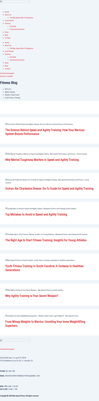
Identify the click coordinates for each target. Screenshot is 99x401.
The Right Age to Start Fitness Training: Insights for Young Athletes (45, 240)
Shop (6, 32)
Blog (6, 35)
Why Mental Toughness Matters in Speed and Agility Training (42, 160)
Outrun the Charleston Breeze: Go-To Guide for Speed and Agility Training (49, 188)
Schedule (13, 26)
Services (8, 23)
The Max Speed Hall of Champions (21, 18)
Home (7, 12)
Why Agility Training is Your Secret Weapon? (31, 296)
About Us (8, 15)
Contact (8, 38)
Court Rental (9, 21)
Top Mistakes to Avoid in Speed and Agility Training (36, 214)
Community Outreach (17, 29)
